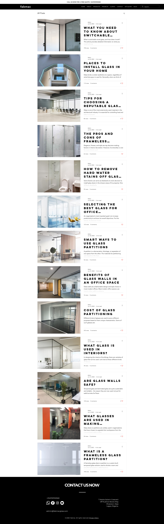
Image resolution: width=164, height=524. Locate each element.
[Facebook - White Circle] (53, 503)
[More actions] (123, 23)
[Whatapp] (48, 503)
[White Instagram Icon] (57, 503)
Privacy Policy (94, 518)
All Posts (41, 13)
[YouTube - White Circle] (62, 503)
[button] (96, 6)
